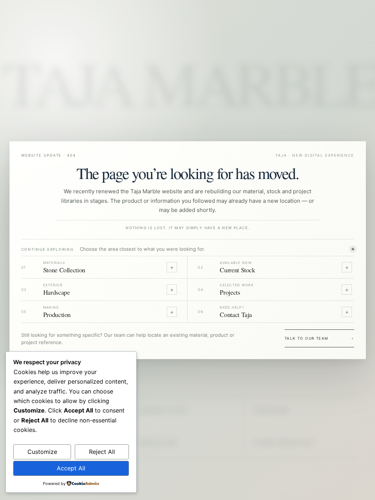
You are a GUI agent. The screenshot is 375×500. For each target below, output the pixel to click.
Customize (42, 451)
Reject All (102, 451)
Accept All (71, 468)
